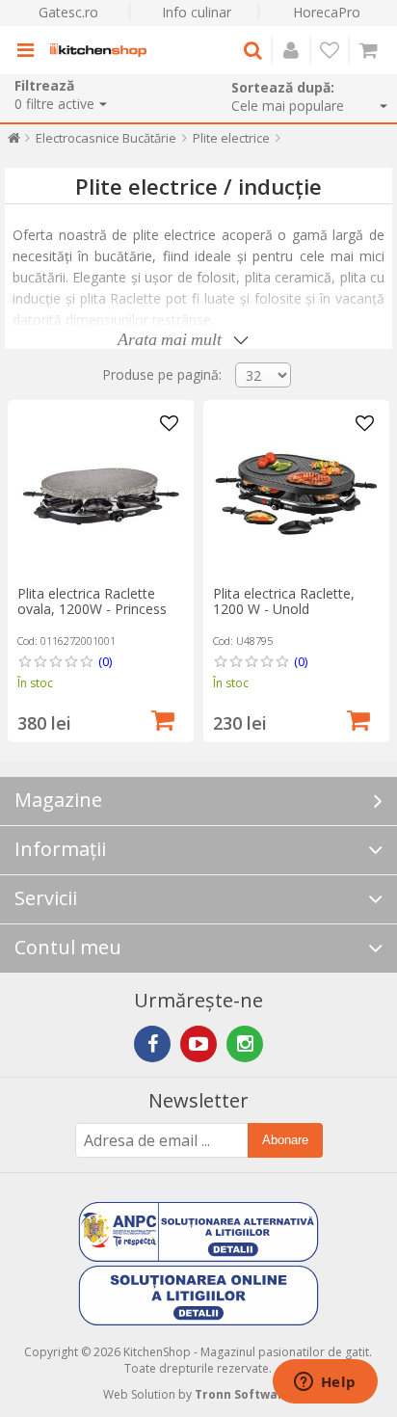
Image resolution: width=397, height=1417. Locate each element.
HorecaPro (326, 12)
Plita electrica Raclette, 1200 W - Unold (284, 601)
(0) (105, 661)
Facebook (152, 1044)
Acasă (14, 142)
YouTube (198, 1044)
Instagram (244, 1044)
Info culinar (196, 12)
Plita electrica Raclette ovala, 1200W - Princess (92, 601)
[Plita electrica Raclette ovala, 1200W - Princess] (100, 493)
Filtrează (44, 85)
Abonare (285, 1140)
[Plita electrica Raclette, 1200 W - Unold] (296, 493)
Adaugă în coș (163, 718)
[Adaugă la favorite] (169, 424)
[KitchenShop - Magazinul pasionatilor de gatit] (98, 50)
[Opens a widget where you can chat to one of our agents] (325, 1383)
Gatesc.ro (68, 12)
